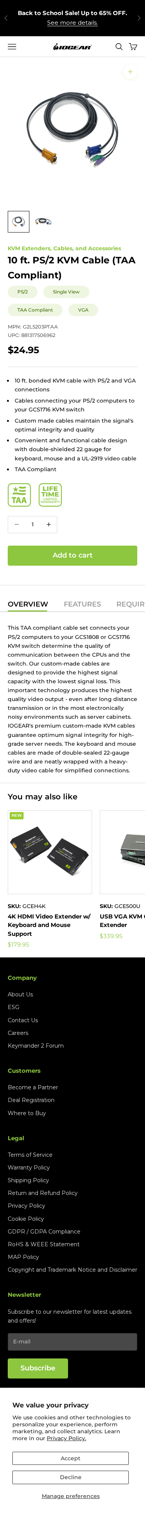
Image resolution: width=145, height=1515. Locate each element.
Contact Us (23, 1020)
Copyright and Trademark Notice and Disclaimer (72, 1269)
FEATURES (82, 604)
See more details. (72, 22)
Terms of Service (30, 1154)
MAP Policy (23, 1257)
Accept (70, 1458)
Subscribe (37, 1368)
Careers (18, 1033)
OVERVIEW (28, 604)
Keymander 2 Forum (36, 1045)
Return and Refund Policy (43, 1193)
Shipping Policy (28, 1180)
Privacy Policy (26, 1205)
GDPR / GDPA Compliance (44, 1231)
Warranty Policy (29, 1167)
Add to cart (73, 555)
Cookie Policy (26, 1218)
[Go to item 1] (18, 222)
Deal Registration (31, 1100)
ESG (13, 1007)
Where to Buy (27, 1113)
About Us (20, 994)
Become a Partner (33, 1087)
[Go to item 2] (43, 222)
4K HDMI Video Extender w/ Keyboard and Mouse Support (49, 925)
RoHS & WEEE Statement (44, 1244)
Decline (71, 1477)
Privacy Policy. (66, 1438)
